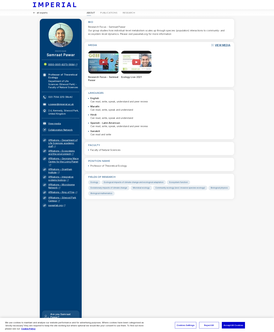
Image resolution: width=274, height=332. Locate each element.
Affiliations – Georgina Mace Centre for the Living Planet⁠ (63, 161)
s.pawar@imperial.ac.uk (61, 104)
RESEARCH (129, 12)
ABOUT (91, 12)
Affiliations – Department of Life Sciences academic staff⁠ (63, 143)
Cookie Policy (28, 328)
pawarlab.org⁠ (55, 205)
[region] (137, 325)
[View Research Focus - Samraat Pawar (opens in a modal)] (103, 62)
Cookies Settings (186, 325)
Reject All (209, 325)
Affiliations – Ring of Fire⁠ (61, 192)
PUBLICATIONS (108, 12)
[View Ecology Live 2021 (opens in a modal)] (136, 62)
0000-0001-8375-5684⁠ (61, 64)
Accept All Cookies (233, 325)
